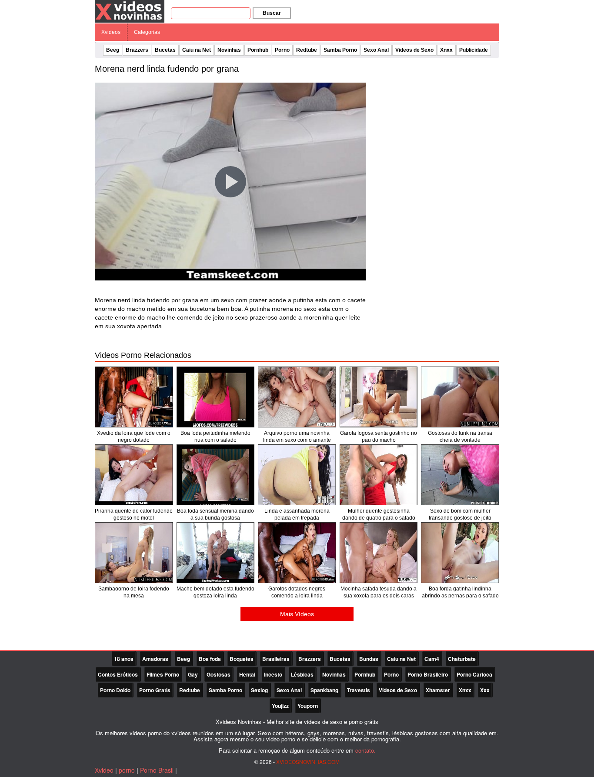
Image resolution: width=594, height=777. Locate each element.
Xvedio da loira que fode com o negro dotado (133, 436)
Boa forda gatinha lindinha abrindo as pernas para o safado (460, 592)
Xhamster (438, 690)
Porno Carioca (474, 674)
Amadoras (155, 659)
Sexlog (259, 690)
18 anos (123, 659)
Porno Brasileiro (427, 674)
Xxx (485, 690)
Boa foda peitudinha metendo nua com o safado (215, 436)
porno (127, 770)
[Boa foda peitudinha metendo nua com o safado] (215, 397)
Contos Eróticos (118, 674)
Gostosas (218, 674)
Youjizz (280, 706)
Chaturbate (462, 659)
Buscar (272, 13)
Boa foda (210, 659)
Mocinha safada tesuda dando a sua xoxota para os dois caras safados (378, 596)
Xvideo (104, 770)
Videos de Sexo (414, 50)
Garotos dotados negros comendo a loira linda (296, 592)
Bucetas (165, 50)
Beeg (112, 50)
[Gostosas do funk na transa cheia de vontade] (460, 397)
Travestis (358, 690)
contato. (365, 750)
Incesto (273, 674)
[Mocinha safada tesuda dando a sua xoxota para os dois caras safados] (378, 553)
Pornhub (257, 50)
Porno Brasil (157, 770)
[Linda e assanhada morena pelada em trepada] (297, 475)
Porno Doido (115, 690)
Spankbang (324, 690)
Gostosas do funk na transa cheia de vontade (460, 436)
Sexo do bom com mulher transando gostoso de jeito (460, 514)
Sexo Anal (376, 50)
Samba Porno (340, 50)
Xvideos (110, 32)
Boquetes (242, 659)
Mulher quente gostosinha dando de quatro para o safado (378, 514)
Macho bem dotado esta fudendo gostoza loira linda (215, 592)
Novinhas (229, 50)
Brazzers (137, 50)
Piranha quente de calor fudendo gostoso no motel (134, 514)
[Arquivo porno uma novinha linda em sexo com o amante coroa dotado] (297, 397)
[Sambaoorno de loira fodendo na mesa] (134, 553)
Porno (282, 50)
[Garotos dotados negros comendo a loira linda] (297, 553)
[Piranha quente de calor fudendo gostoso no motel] (134, 475)
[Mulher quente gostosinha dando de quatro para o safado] (378, 475)
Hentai (247, 674)
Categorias (147, 32)
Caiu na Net (196, 50)
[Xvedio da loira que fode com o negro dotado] (134, 397)
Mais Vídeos (297, 613)
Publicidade (473, 50)
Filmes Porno (163, 674)
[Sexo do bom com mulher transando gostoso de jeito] (460, 475)
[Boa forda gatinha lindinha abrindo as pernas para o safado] (460, 553)
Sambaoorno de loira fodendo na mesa (133, 592)
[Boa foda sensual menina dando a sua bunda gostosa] (215, 475)
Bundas (368, 659)
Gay (193, 674)
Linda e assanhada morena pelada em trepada (297, 514)
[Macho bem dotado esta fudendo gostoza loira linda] (215, 553)
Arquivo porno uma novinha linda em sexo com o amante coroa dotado (297, 440)
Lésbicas (302, 674)
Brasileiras (276, 659)
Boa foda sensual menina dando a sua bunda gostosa (215, 514)
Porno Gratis (154, 690)
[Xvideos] (129, 11)
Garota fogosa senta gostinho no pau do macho (378, 436)
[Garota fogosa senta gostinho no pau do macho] (378, 397)
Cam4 (431, 659)
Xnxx (446, 50)
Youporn (307, 706)
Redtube (306, 50)
